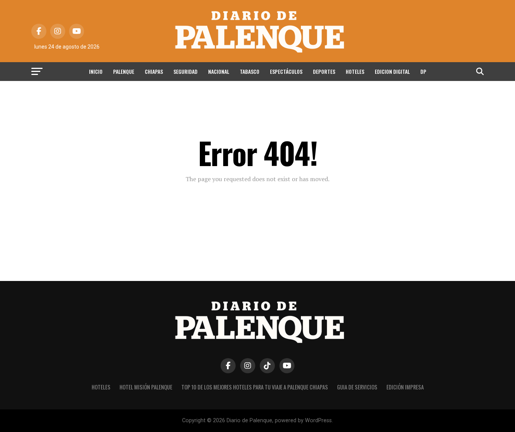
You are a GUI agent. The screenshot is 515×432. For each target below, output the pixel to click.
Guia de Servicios (357, 387)
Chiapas (154, 71)
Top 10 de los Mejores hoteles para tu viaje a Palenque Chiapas (254, 387)
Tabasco (249, 71)
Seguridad (185, 71)
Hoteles (355, 71)
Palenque (123, 71)
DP (423, 71)
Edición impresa (405, 387)
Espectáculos (286, 71)
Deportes (324, 71)
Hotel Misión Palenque (146, 387)
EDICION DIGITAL (392, 71)
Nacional (218, 71)
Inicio (96, 71)
